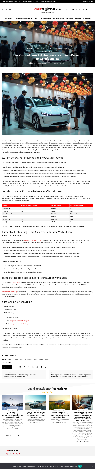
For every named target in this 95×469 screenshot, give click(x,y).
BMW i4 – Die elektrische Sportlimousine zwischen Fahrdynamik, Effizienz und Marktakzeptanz (36, 414)
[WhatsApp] (28, 367)
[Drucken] (45, 367)
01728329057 (15, 317)
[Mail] (76, 9)
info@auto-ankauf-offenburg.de (19, 321)
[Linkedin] (73, 9)
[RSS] (80, 9)
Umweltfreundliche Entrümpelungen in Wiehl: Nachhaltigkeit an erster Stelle (20, 375)
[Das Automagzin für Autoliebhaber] (47, 9)
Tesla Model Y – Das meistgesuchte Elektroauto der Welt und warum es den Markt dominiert (59, 414)
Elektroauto (9, 359)
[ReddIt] (37, 367)
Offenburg (29, 359)
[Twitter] (83, 9)
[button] (91, 9)
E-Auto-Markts (16, 282)
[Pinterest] (24, 367)
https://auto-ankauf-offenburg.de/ (20, 324)
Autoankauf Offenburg (9, 292)
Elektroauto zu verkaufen (20, 359)
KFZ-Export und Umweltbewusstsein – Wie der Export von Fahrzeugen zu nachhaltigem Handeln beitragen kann (71, 375)
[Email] (41, 367)
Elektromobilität (29, 48)
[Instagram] (69, 9)
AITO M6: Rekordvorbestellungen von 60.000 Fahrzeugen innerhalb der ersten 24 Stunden (12, 414)
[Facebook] (66, 9)
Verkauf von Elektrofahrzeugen (41, 359)
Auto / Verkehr (12, 410)
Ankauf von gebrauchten (32, 240)
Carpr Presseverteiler (40, 63)
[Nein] (93, 466)
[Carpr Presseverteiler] (30, 63)
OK (80, 466)
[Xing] (87, 9)
